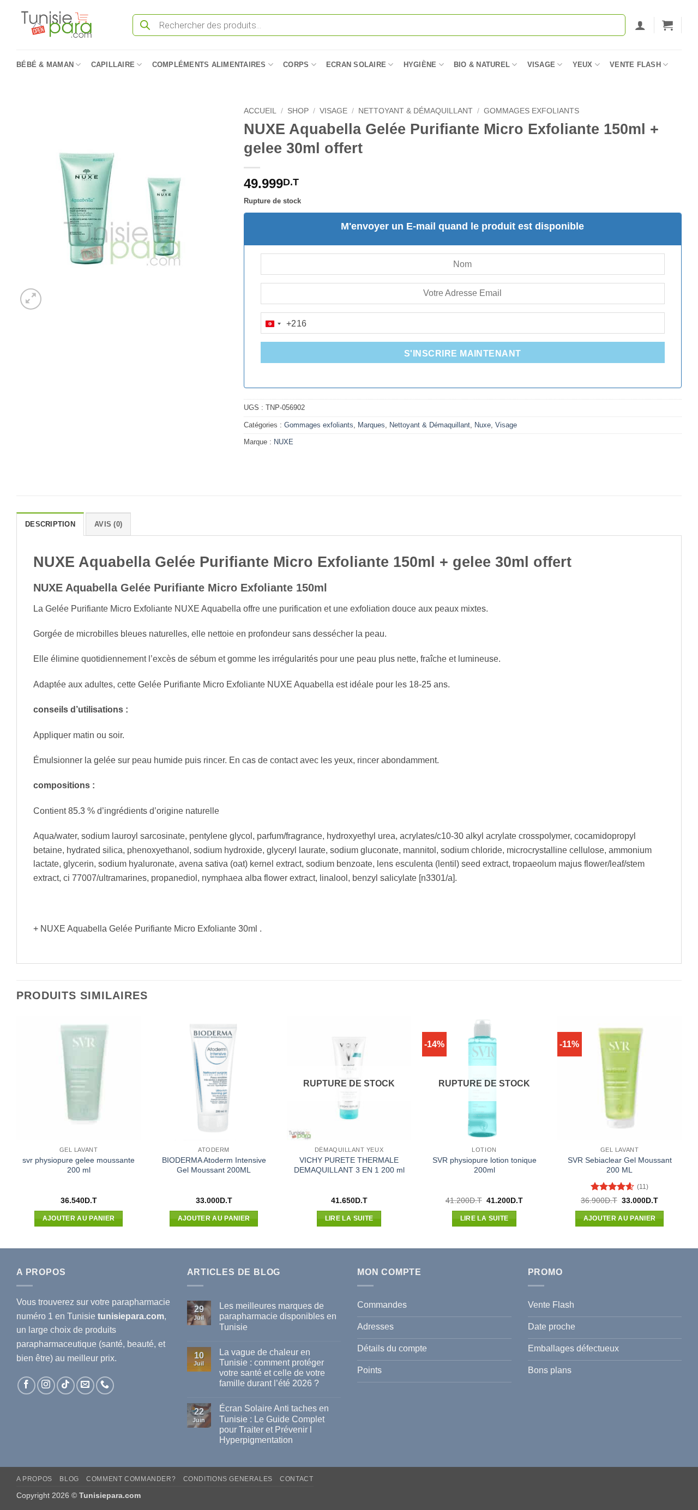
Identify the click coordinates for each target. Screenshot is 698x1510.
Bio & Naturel (482, 65)
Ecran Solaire (356, 65)
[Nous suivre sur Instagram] (46, 1385)
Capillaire (113, 65)
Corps (296, 65)
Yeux (583, 65)
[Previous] (17, 1130)
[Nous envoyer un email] (85, 1385)
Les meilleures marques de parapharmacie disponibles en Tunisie (277, 1316)
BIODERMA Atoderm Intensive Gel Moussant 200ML (214, 1165)
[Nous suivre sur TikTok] (66, 1385)
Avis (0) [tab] (108, 524)
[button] (640, 25)
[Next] (681, 1130)
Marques (371, 425)
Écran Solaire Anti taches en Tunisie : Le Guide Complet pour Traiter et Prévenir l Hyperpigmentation (274, 1424)
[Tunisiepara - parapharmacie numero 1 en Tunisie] (61, 25)
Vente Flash (635, 65)
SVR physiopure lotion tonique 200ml (484, 1165)
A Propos (34, 1479)
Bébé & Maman (45, 65)
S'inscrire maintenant (462, 353)
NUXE (283, 442)
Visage (541, 65)
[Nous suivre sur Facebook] (26, 1385)
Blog (69, 1479)
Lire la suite (349, 1218)
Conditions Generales (228, 1479)
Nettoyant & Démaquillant (415, 111)
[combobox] (284, 324)
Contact (296, 1479)
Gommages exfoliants (531, 111)
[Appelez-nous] (105, 1385)
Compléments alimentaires (209, 65)
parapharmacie (141, 1302)
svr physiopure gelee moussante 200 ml (78, 1165)
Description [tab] (50, 524)
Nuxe (482, 425)
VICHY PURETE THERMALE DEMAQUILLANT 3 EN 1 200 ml (349, 1165)
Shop (298, 111)
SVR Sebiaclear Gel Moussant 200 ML (620, 1165)
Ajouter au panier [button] (79, 1218)
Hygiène (420, 65)
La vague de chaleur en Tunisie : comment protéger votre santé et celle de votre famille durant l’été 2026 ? (272, 1368)
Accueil (260, 111)
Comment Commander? (131, 1479)
